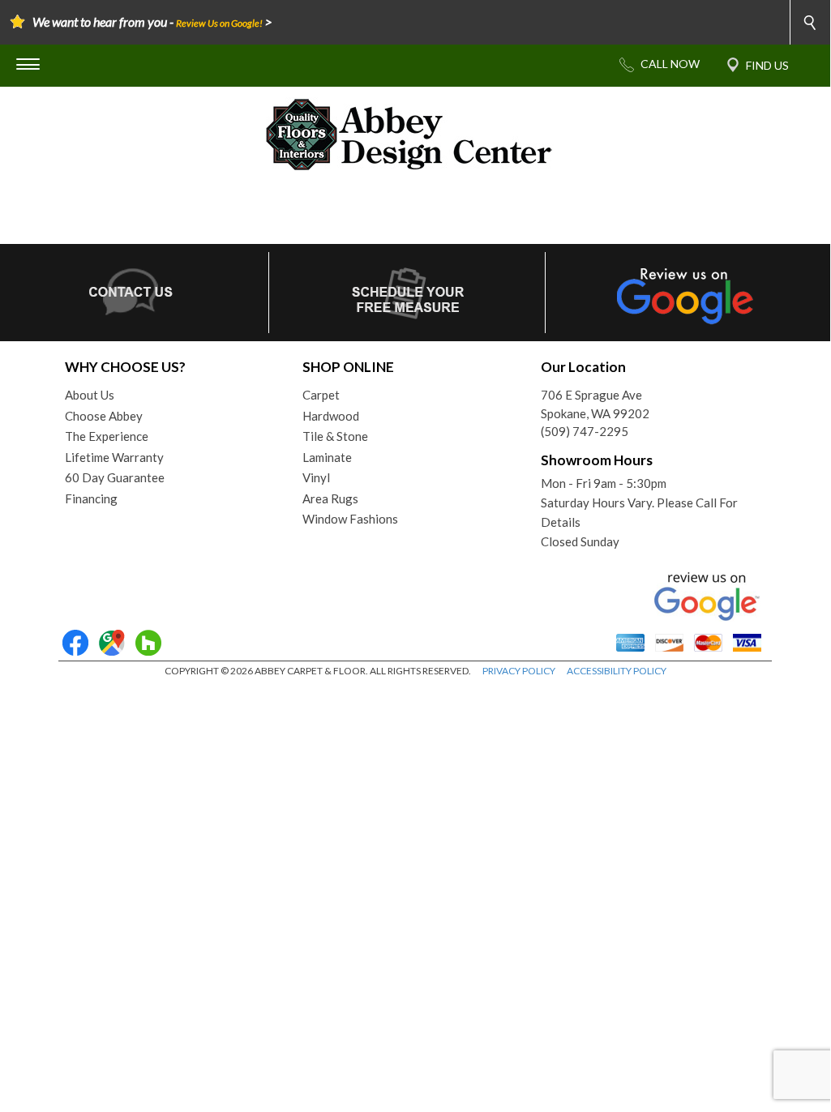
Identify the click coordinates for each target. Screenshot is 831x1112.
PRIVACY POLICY (518, 671)
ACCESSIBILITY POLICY (616, 671)
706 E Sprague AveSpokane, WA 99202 (595, 404)
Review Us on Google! (219, 23)
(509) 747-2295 (584, 431)
